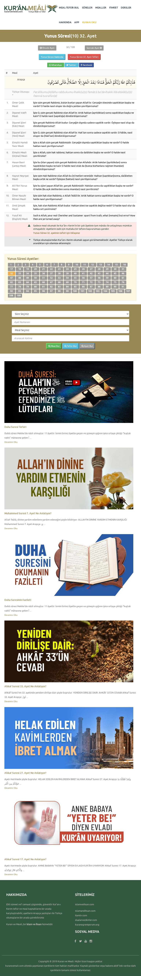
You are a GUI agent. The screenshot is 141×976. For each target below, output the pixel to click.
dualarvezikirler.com (86, 919)
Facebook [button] (87, 65)
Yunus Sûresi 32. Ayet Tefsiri (84, 57)
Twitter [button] (72, 65)
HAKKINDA (65, 22)
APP (76, 22)
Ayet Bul (88, 346)
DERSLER (126, 7)
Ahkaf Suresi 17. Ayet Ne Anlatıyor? (25, 859)
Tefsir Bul (71, 346)
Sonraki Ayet (93, 48)
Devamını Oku (10, 442)
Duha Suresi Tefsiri (15, 426)
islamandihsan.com (85, 910)
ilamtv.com (81, 915)
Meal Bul (54, 346)
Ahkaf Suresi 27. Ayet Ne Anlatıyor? (25, 772)
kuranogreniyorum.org (87, 924)
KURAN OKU (89, 22)
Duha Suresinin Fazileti (17, 599)
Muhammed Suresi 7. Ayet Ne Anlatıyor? (27, 513)
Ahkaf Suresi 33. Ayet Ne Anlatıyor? (25, 686)
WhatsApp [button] (56, 65)
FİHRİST (113, 7)
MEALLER (100, 7)
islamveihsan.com (84, 904)
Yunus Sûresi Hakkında (52, 57)
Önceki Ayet (48, 48)
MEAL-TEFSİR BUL (69, 7)
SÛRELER (87, 7)
